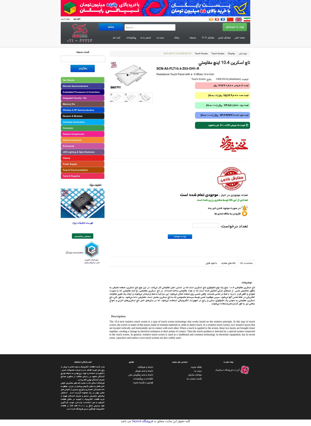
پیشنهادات (131, 38)
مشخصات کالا (246, 263)
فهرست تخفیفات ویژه (82, 223)
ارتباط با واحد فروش (144, 371)
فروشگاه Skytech (142, 421)
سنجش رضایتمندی (82, 236)
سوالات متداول (195, 375)
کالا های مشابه (228, 263)
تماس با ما (145, 38)
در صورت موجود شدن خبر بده (224, 208)
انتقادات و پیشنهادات (143, 379)
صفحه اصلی (240, 38)
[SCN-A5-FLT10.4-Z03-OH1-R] (131, 74)
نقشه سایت (196, 367)
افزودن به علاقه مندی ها (227, 213)
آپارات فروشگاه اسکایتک (227, 370)
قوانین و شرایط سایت (143, 383)
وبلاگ (176, 38)
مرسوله (192, 38)
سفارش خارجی (224, 38)
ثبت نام (116, 38)
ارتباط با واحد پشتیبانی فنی (140, 375)
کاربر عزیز (76, 19)
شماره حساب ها (194, 379)
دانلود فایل (211, 263)
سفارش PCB (208, 38)
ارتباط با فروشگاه (145, 367)
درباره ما (160, 38)
